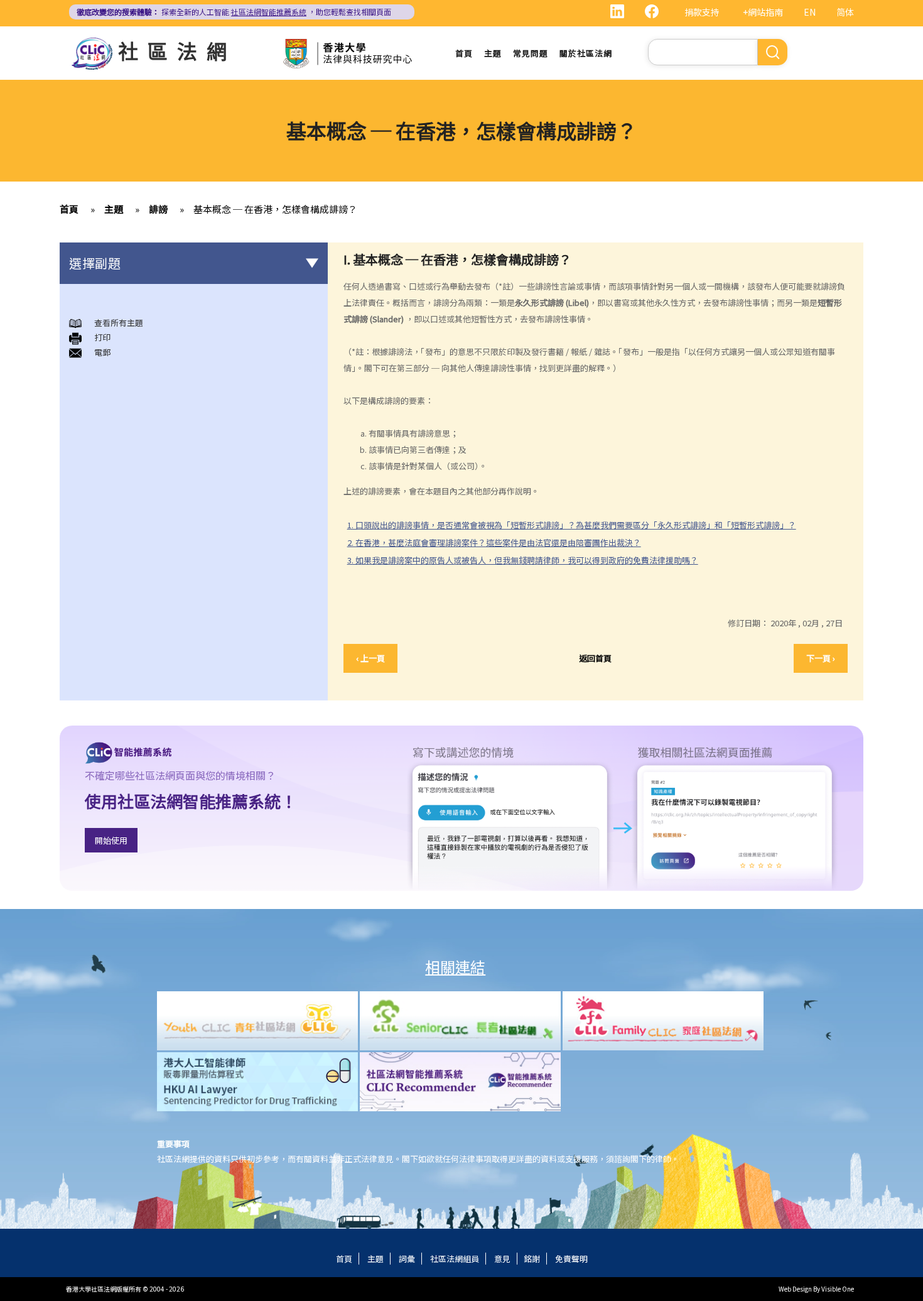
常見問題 (530, 53)
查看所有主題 (118, 323)
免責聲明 (571, 1259)
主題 (493, 53)
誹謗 (158, 208)
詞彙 (407, 1259)
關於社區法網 (585, 53)
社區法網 (177, 50)
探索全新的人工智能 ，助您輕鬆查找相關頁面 (234, 11)
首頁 (464, 53)
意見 (502, 1259)
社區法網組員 (454, 1259)
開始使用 (111, 840)
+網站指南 (763, 12)
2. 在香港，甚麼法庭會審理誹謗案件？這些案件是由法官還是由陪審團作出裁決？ (494, 542)
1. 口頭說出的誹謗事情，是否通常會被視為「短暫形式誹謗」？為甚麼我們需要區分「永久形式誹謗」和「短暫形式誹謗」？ (571, 525)
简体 (845, 12)
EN (810, 12)
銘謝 (532, 1259)
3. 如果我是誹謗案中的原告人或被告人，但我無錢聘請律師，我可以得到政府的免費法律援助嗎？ (522, 560)
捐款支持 (702, 12)
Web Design (795, 1288)
